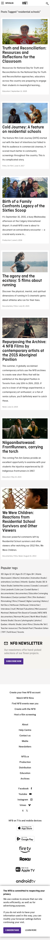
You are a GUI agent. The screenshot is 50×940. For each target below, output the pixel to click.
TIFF (4, 632)
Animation (25, 578)
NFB (40, 613)
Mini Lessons (40, 609)
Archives (25, 778)
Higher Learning (33, 601)
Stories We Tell (40, 624)
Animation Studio (38, 578)
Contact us (25, 735)
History (45, 601)
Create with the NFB (25, 709)
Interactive (34, 605)
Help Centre (25, 730)
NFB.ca (25, 756)
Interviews (5, 609)
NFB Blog (9, 3)
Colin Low (19, 589)
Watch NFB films (25, 698)
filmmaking (6, 601)
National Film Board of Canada (23, 613)
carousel (43, 585)
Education (33, 593)
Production (25, 762)
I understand (12, 930)
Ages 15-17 (20, 574)
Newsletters (25, 746)
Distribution (25, 767)
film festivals (38, 597)
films (14, 601)
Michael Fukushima (25, 609)
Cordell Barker (31, 589)
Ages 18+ (30, 574)
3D (2, 574)
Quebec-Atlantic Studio (11, 624)
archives (16, 582)
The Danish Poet (26, 628)
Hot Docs (5, 605)
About (25, 724)
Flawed (21, 601)
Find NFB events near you (25, 703)
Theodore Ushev (41, 628)
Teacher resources (9, 628)
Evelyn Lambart (19, 597)
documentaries (7, 593)
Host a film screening (25, 714)
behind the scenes (22, 585)
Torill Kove (11, 632)
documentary (22, 593)
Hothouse (14, 605)
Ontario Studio (7, 620)
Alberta (16, 578)
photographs (27, 620)
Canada (34, 585)
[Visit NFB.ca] (29, 3)
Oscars (18, 620)
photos (38, 620)
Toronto (20, 632)
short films (27, 624)
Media (25, 741)
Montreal (5, 613)
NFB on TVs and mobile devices (25, 820)
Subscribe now (13, 661)
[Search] (47, 3)
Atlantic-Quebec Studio (31, 582)
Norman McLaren (21, 616)
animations (6, 582)
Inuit (13, 609)
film (29, 597)
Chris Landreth (7, 589)
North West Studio (38, 616)
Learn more (31, 930)
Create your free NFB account (25, 692)
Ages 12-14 (9, 574)
